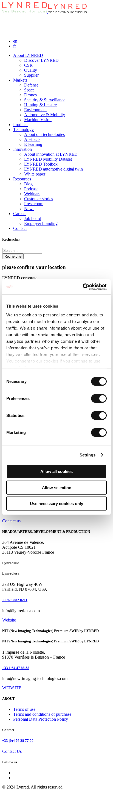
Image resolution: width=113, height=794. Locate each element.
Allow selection (56, 487)
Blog (28, 184)
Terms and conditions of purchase (42, 714)
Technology (23, 129)
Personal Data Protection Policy (40, 719)
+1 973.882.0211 (14, 600)
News (29, 208)
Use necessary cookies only (56, 503)
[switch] (99, 398)
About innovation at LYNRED (51, 154)
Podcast (31, 188)
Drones (30, 95)
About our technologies (44, 134)
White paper (34, 174)
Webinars (32, 193)
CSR (28, 65)
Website (9, 620)
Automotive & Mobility (44, 114)
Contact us (11, 521)
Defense (31, 85)
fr (14, 46)
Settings (88, 454)
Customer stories (38, 198)
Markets (20, 80)
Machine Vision (38, 119)
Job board (32, 218)
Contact (20, 228)
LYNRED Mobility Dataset (48, 159)
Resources (22, 179)
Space (29, 90)
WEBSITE (11, 688)
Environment (35, 109)
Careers (19, 213)
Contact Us (12, 751)
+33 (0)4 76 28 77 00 (17, 741)
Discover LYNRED (41, 60)
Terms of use (24, 709)
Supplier (31, 75)
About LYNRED (28, 55)
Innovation (22, 149)
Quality (30, 70)
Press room (33, 203)
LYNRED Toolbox (41, 164)
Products (20, 124)
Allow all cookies (56, 471)
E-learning (33, 144)
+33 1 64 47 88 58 (15, 668)
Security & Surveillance (44, 99)
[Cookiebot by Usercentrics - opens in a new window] (83, 286)
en (15, 41)
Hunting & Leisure (40, 104)
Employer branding (41, 223)
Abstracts (32, 139)
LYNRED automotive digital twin (53, 169)
